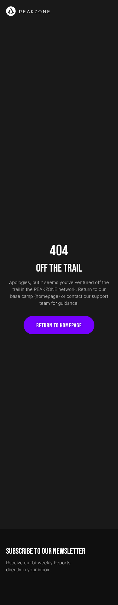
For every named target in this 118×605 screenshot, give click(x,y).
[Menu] (108, 11)
